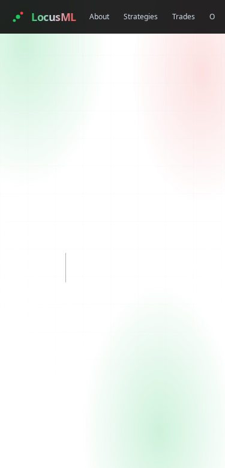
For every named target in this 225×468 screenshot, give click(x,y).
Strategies (141, 16)
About (99, 16)
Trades (183, 16)
